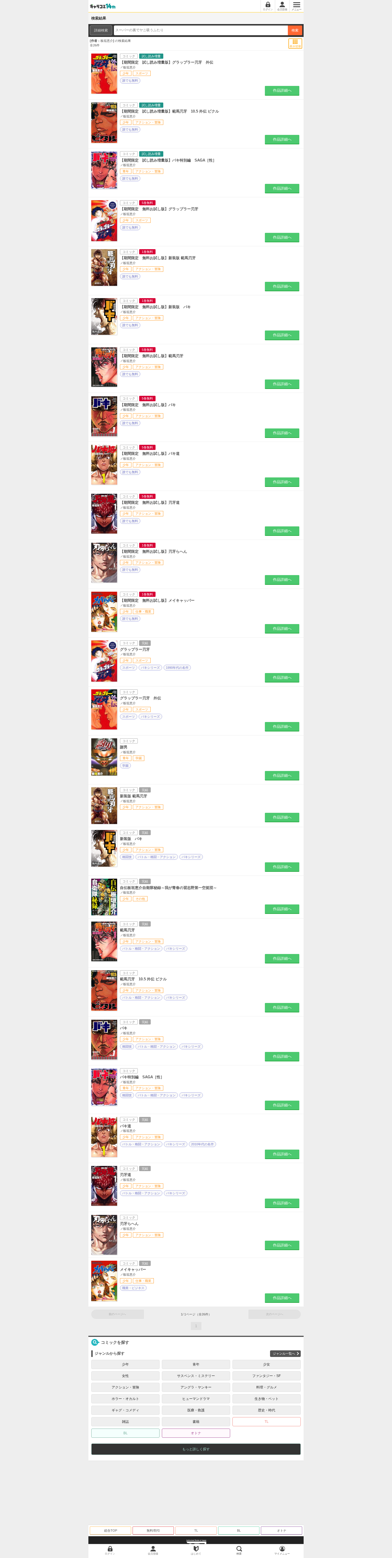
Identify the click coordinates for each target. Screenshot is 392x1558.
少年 (125, 1364)
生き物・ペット (267, 1399)
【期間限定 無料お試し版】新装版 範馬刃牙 (158, 258)
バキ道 (125, 1126)
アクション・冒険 (125, 1387)
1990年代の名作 (177, 667)
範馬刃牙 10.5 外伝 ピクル (143, 979)
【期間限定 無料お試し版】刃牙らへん (153, 551)
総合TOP (110, 1530)
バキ (123, 1028)
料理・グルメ (266, 1387)
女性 (125, 1376)
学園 (125, 765)
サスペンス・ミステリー (196, 1376)
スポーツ (128, 667)
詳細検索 (101, 30)
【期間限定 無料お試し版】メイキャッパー (157, 600)
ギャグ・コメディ (125, 1410)
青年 (196, 1364)
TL (267, 1422)
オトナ (196, 1433)
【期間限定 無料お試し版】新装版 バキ (155, 307)
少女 (266, 1364)
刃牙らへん (129, 1223)
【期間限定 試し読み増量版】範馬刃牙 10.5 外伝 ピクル (169, 111)
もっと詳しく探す (196, 1449)
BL (125, 1433)
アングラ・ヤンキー (196, 1387)
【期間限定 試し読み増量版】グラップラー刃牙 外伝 (166, 62)
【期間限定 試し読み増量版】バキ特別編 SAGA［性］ (168, 160)
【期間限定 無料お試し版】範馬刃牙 (151, 356)
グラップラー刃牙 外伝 (140, 698)
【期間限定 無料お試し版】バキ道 (150, 453)
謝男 (123, 747)
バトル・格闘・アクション (157, 857)
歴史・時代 (266, 1410)
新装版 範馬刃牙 (133, 796)
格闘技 (127, 857)
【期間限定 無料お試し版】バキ (148, 405)
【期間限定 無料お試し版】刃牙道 (150, 502)
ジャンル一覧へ (284, 1353)
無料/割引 (153, 1530)
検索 (295, 30)
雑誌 (125, 1422)
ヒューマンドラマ (196, 1399)
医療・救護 (196, 1410)
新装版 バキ (131, 839)
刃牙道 (125, 1175)
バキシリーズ (150, 667)
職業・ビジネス (133, 1288)
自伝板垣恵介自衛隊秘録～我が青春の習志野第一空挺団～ (168, 888)
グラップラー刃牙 (135, 649)
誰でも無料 (130, 80)
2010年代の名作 (202, 1144)
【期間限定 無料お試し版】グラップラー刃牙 (159, 209)
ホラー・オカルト (125, 1399)
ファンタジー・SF (266, 1376)
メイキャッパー (133, 1269)
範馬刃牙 (127, 930)
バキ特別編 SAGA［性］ (142, 1077)
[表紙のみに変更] (295, 42)
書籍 (196, 1422)
